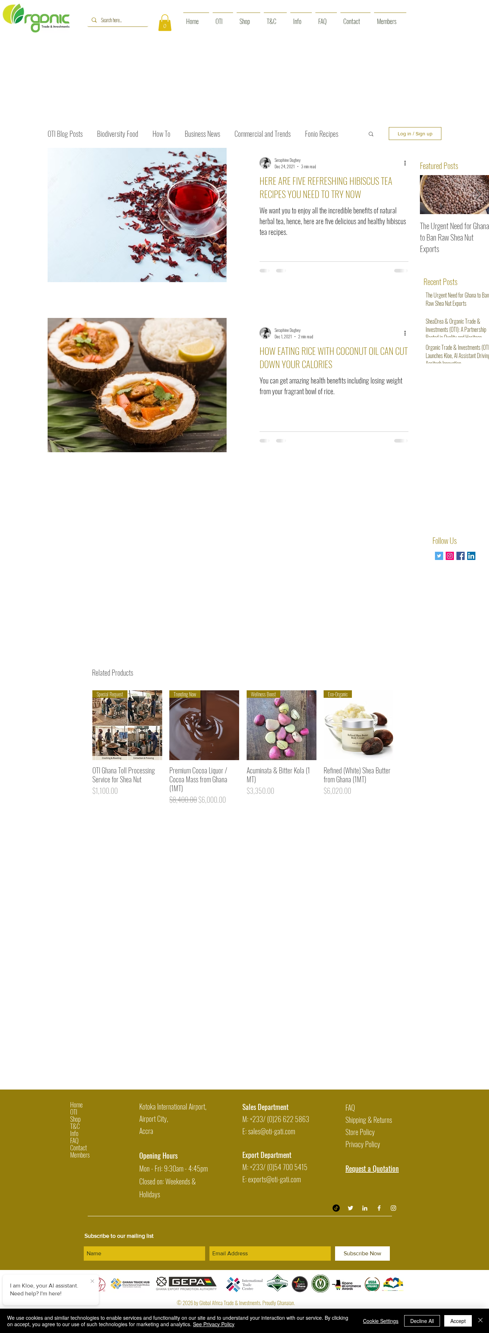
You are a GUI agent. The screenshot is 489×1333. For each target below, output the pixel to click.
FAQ (74, 1140)
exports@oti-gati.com (274, 1179)
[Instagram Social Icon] (450, 556)
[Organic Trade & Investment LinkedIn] (364, 1208)
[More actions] (407, 163)
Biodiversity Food (117, 133)
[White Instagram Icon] (393, 1208)
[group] (243, 747)
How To (161, 133)
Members (79, 1154)
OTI (73, 1111)
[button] (165, 22)
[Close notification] (92, 1281)
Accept (458, 1320)
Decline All (422, 1320)
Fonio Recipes (321, 133)
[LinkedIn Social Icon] (471, 556)
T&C (75, 1126)
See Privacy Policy (213, 1324)
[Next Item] (478, 194)
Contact (78, 1147)
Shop (75, 1118)
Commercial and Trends (262, 133)
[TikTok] (336, 1208)
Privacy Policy (362, 1144)
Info (74, 1133)
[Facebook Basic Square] (460, 556)
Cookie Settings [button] (380, 1320)
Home (76, 1104)
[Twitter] (439, 556)
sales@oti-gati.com (271, 1131)
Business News (202, 133)
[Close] (480, 1320)
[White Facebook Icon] (379, 1208)
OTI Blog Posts (65, 133)
